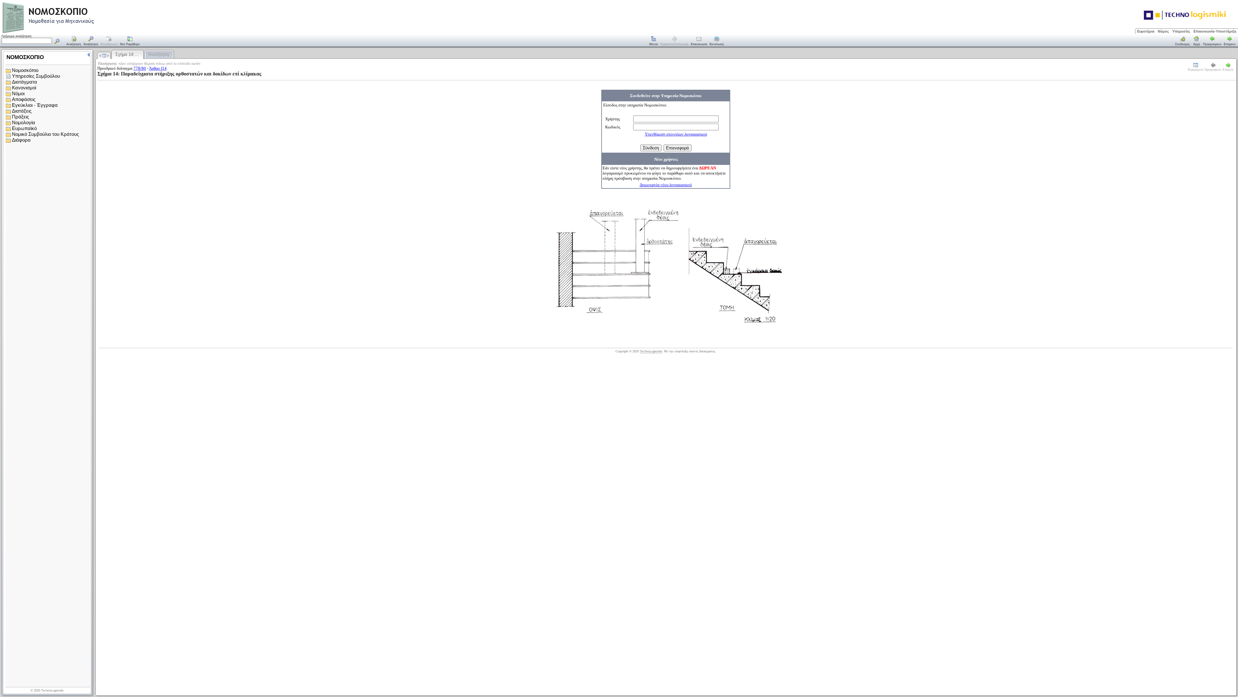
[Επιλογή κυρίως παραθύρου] (74, 41)
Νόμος (1163, 31)
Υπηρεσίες (1181, 31)
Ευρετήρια (1145, 31)
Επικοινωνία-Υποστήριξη (1215, 31)
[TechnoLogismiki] (74, 32)
